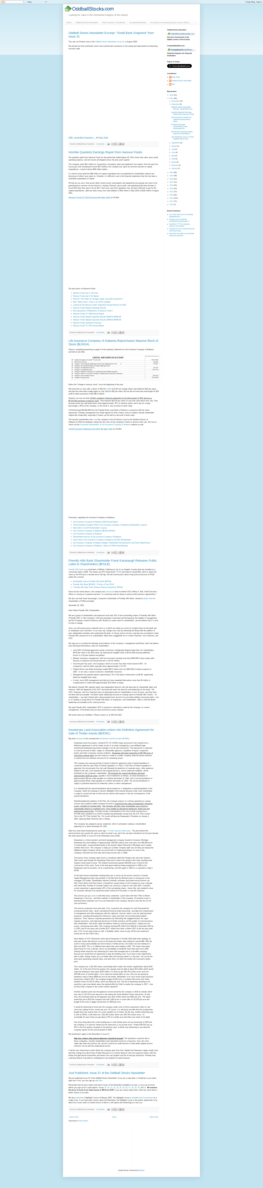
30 (138, 1087)
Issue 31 (120, 42)
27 (129, 1087)
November (175, 104)
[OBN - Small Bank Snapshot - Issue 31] (113, 93)
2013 (172, 195)
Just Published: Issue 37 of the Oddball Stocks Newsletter (106, 1073)
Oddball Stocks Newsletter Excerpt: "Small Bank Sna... (182, 108)
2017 (172, 182)
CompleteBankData (137, 22)
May (173, 156)
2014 (172, 192)
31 (145, 1087)
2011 (172, 201)
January (174, 168)
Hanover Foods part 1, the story (85, 293)
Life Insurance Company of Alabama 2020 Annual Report (95, 522)
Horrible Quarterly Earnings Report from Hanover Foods (105, 152)
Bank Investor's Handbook (113, 22)
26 (126, 1087)
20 (108, 1087)
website (95, 896)
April (173, 159)
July (173, 149)
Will (173, 84)
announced (110, 592)
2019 (172, 176)
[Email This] (112, 144)
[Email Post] (108, 144)
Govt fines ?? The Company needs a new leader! (179, 225)
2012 (172, 198)
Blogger (141, 1170)
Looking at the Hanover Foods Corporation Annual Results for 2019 (99, 305)
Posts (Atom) (83, 1121)
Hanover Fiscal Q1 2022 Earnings (83, 197)
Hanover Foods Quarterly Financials (87, 323)
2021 (172, 98)
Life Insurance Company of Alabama (87, 534)
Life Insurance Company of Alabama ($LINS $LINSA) (94, 531)
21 (111, 1087)
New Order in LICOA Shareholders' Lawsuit (90, 528)
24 (120, 1087)
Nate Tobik (103, 137)
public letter (148, 598)
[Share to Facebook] (120, 144)
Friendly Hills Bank (75, 569)
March (174, 162)
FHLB (118, 572)
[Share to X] (118, 144)
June (173, 152)
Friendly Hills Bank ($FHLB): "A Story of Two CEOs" (94, 584)
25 (123, 1087)
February (175, 165)
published (79, 1098)
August (174, 146)
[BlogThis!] (115, 144)
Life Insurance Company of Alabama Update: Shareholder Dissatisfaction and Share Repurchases (111, 543)
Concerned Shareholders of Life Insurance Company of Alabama (105, 425)
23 (117, 1087)
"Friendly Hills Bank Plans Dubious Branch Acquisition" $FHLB (98, 587)
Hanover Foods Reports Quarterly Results (89, 308)
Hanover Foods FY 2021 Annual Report (88, 326)
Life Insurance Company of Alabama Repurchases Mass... (181, 119)
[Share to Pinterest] (123, 144)
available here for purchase (142, 1098)
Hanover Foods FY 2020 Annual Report (88, 314)
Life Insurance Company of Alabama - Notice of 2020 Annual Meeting (100, 546)
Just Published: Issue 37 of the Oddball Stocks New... (182, 138)
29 (135, 1087)
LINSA (109, 389)
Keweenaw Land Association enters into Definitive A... (182, 133)
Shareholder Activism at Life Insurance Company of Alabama (97, 537)
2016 (172, 185)
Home (69, 22)
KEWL (125, 739)
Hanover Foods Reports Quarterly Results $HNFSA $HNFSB (97, 317)
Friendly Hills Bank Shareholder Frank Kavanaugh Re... (179, 127)
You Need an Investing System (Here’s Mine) (169, 22)
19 (105, 1087)
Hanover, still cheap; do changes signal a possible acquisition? (98, 299)
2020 (172, 172)
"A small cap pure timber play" (119, 831)
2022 (172, 95)
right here (98, 1081)
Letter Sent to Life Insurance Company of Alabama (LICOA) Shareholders (102, 540)
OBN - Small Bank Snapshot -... (82, 137)
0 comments (100, 144)
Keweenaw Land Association (111, 739)
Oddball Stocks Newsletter (87, 22)
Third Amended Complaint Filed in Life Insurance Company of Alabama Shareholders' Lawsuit (110, 525)
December (175, 101)
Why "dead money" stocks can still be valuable (91, 302)
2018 (172, 179)
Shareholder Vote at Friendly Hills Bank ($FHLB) (92, 581)
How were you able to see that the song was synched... (181, 234)
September (175, 143)
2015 (172, 188)
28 (132, 1087)
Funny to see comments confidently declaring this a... (179, 220)
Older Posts (154, 1117)
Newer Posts (74, 1117)
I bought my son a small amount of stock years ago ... (182, 230)
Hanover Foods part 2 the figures (86, 296)
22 (114, 1087)
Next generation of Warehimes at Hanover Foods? (93, 311)
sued (95, 419)
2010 (172, 204)
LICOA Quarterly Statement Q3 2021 (84, 429)
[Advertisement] (154, 1147)
